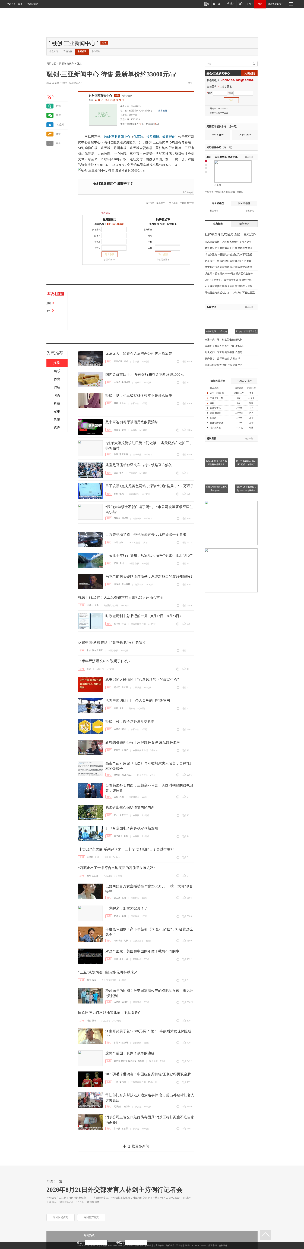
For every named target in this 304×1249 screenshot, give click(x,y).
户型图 (217, 192)
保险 (116, 1042)
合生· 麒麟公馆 (217, 393)
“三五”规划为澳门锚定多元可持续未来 (108, 972)
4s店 (116, 542)
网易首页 (11, 4)
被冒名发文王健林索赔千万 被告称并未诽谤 (228, 248)
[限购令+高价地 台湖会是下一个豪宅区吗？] (246, 470)
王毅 (116, 797)
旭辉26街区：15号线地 (216, 331)
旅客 (94, 1020)
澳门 (89, 980)
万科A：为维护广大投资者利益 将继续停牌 (228, 280)
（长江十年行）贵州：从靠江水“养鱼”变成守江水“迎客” (149, 555)
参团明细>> (109, 259)
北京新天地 (215, 427)
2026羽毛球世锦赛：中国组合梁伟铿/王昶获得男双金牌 (148, 1074)
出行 (116, 473)
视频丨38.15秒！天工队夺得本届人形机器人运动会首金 (120, 597)
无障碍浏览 (32, 4)
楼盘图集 (222, 157)
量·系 (96, 857)
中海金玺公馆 (216, 398)
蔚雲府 (213, 418)
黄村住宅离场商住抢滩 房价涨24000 (216, 489)
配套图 (240, 192)
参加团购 (96, 51)
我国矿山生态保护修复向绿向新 (130, 807)
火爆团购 (249, 73)
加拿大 (117, 916)
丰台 (251, 408)
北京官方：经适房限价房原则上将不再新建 (228, 261)
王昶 (116, 1082)
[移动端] (206, 4)
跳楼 (116, 403)
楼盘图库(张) (137, 124)
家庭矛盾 (123, 454)
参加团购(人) (152, 124)
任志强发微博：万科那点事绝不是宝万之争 (228, 242)
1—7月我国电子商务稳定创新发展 (131, 828)
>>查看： (209, 192)
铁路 (121, 473)
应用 (20, 4)
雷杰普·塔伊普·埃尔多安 (125, 1061)
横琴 (94, 980)
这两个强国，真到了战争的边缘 (130, 1053)
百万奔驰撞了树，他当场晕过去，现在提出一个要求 (145, 534)
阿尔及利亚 (97, 650)
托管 (89, 1020)
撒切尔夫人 (127, 774)
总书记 (117, 624)
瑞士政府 (123, 959)
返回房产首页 (91, 1217)
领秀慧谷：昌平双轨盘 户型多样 (222, 358)
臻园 (212, 403)
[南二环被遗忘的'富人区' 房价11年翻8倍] (246, 444)
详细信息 (68, 51)
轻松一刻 (135, 403)
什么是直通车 (163, 259)
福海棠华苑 (215, 408)
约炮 (116, 494)
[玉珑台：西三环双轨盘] (246, 314)
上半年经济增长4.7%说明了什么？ (104, 661)
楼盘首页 (53, 51)
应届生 (117, 518)
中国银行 (126, 382)
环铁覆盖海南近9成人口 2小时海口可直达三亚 (230, 292)
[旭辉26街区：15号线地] (216, 314)
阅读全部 (249, 157)
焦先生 (122, 403)
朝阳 (251, 403)
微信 (58, 115)
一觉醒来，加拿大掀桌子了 (126, 908)
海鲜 (116, 708)
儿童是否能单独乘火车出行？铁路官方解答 (138, 465)
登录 (260, 4)
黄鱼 (121, 708)
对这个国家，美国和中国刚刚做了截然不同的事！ (144, 951)
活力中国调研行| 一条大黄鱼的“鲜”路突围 (137, 700)
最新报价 (168, 136)
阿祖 (124, 729)
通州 (251, 393)
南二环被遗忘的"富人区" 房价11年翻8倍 (246, 462)
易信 (58, 106)
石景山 (251, 398)
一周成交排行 (244, 381)
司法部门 (118, 1106)
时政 (124, 624)
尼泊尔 (95, 875)
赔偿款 (127, 1106)
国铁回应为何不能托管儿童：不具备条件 (109, 1013)
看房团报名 (109, 219)
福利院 (125, 1002)
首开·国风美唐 (216, 422)
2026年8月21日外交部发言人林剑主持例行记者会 (114, 1189)
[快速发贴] (49, 97)
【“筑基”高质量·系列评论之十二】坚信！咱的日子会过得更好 (126, 849)
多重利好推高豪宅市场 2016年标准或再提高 (228, 267)
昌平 (251, 418)
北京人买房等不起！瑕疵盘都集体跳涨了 (216, 462)
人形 (96, 605)
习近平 (125, 687)
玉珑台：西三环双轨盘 (246, 331)
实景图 (232, 192)
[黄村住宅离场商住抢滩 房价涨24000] (216, 470)
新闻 (109, 361)
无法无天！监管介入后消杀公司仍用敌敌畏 (138, 353)
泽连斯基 (126, 584)
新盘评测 (211, 307)
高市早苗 (118, 940)
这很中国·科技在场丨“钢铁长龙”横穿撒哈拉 (112, 642)
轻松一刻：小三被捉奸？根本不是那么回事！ (140, 395)
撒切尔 (117, 774)
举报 (190, 83)
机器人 (90, 605)
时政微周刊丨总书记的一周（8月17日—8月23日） (144, 616)
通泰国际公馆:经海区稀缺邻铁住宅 (223, 365)
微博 (58, 134)
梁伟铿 (122, 1082)
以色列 (141, 1061)
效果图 (217, 185)
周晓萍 (125, 518)
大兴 (251, 413)
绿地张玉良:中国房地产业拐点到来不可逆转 (228, 254)
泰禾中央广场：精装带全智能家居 (223, 339)
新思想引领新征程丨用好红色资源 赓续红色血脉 (142, 742)
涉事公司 (118, 361)
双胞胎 (117, 1002)
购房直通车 (163, 219)
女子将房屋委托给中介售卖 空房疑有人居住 (228, 286)
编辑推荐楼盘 (218, 381)
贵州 (121, 563)
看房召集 (105, 213)
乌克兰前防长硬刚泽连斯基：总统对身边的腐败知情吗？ (149, 576)
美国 (121, 797)
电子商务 (118, 836)
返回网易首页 (60, 1217)
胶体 (124, 430)
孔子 (126, 940)
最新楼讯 (82, 51)
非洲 (89, 650)
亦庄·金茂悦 (215, 413)
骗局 (121, 494)
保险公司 (123, 1042)
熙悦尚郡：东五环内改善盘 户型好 (223, 352)
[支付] (240, 4)
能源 (89, 669)
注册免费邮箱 (274, 4)
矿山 (116, 815)
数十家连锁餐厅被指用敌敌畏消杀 (131, 422)
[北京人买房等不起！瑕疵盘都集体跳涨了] (216, 444)
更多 (58, 143)
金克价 (117, 382)
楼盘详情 (124, 124)
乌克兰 (117, 584)
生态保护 (123, 815)
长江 (116, 563)
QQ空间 (60, 124)
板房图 (224, 192)
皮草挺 (117, 729)
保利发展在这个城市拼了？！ (115, 183)
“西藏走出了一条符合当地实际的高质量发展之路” (116, 868)
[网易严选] (230, 4)
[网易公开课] (217, 4)
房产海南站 (187, 192)
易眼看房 (211, 438)
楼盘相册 (152, 136)
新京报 (117, 1128)
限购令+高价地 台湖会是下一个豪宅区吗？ (246, 489)
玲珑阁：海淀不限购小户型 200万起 (224, 346)
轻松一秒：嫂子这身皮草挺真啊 (130, 721)
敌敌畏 (117, 430)
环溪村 (90, 857)
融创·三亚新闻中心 (100, 95)
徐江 (116, 454)
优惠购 (138, 136)
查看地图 (162, 110)
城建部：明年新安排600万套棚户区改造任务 (229, 273)
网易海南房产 (66, 63)
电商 (126, 836)
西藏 (89, 875)
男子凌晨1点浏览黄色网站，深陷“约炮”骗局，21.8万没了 (149, 486)
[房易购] (91, 210)
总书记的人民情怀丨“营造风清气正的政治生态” (142, 679)
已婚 (124, 897)
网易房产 (78, 83)
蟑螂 (126, 361)
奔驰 (121, 542)
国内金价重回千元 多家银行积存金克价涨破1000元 (144, 374)
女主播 (117, 897)
